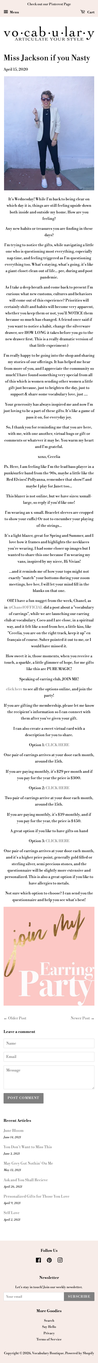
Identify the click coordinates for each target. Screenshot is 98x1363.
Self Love (12, 1212)
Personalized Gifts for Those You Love (36, 1196)
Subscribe (79, 1297)
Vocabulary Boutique (48, 1353)
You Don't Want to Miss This (28, 1147)
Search (49, 1321)
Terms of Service (49, 1339)
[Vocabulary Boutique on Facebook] (38, 1261)
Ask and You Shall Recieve (26, 1180)
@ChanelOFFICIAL (25, 607)
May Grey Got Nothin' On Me (28, 1163)
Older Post (17, 1018)
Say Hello (49, 1327)
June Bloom (14, 1130)
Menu (14, 12)
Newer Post (80, 1018)
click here (14, 689)
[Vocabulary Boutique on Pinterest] (49, 1261)
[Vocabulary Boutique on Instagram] (60, 1261)
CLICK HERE (57, 745)
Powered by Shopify (79, 1353)
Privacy (49, 1333)
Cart (90, 12)
